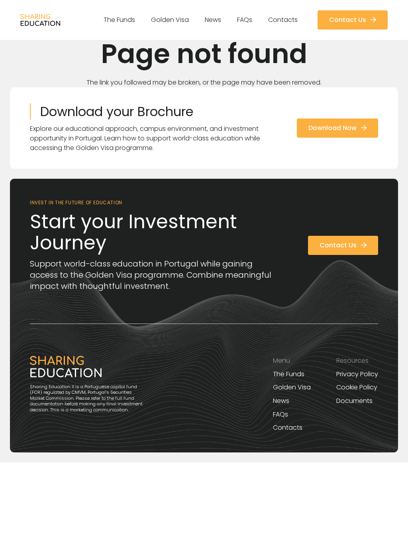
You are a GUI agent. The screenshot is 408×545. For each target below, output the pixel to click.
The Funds (288, 374)
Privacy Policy (357, 374)
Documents (354, 400)
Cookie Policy (356, 387)
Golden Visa (292, 387)
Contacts (287, 427)
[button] (139, 20)
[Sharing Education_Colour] (40, 20)
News (281, 400)
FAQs (280, 414)
